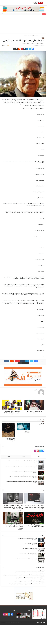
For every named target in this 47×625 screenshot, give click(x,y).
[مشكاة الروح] (23, 426)
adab (41, 45)
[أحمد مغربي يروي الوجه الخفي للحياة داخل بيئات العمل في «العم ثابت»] (41, 473)
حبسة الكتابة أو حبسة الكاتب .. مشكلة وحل (29, 548)
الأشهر (24, 456)
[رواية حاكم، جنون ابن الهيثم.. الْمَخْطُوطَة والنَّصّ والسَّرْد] (8, 430)
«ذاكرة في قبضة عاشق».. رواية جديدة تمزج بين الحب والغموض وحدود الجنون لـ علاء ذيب (22, 460)
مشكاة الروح (27, 431)
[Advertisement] (23, 25)
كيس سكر (42, 423)
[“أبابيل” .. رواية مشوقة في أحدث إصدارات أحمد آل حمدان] (41, 540)
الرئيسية (42, 35)
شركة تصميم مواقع (42, 622)
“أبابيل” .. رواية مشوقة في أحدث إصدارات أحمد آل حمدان (27, 538)
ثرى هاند (37, 622)
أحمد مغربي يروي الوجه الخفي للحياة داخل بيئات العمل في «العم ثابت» (29, 13)
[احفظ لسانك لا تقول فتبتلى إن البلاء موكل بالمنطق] (41, 555)
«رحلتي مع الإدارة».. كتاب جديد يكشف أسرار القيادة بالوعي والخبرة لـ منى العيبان (23, 476)
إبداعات (39, 35)
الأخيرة (39, 456)
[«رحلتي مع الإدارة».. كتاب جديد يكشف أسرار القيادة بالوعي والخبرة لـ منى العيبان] (41, 478)
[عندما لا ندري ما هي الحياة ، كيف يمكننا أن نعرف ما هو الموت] (41, 560)
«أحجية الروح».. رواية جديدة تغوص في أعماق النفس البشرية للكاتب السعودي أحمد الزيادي (21, 481)
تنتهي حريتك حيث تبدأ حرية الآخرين (31, 543)
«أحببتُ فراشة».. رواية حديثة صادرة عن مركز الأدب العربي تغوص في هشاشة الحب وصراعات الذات (13, 507)
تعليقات (8, 456)
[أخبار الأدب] (37, 3)
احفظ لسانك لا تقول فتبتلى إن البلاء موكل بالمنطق (28, 553)
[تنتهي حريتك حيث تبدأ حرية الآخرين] (41, 545)
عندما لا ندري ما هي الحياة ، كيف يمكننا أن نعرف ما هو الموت (26, 558)
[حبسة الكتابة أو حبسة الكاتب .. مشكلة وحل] (41, 550)
